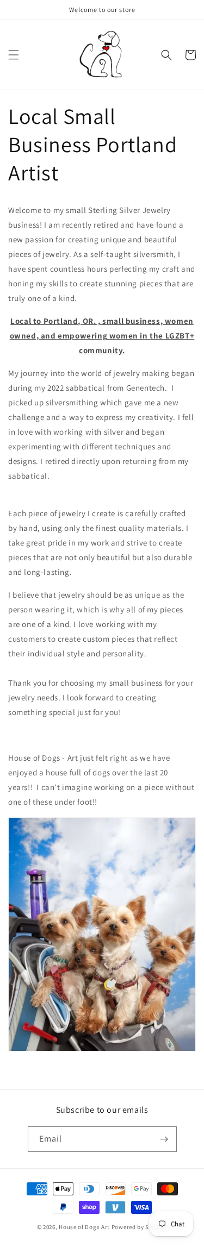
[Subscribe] (164, 1139)
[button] (14, 55)
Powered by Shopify (140, 1227)
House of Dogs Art (84, 1227)
